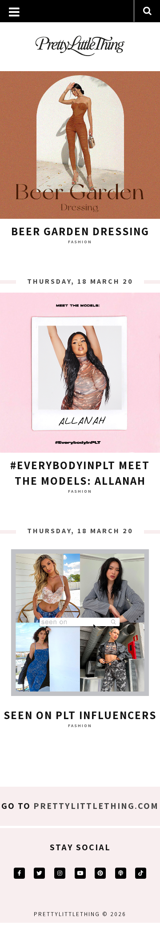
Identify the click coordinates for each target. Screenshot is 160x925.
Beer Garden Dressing (80, 231)
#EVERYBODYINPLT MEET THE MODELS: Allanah (80, 473)
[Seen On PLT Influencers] (80, 625)
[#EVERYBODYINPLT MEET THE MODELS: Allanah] (80, 375)
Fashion (80, 242)
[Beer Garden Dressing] (80, 141)
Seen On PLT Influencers (80, 715)
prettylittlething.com (96, 806)
